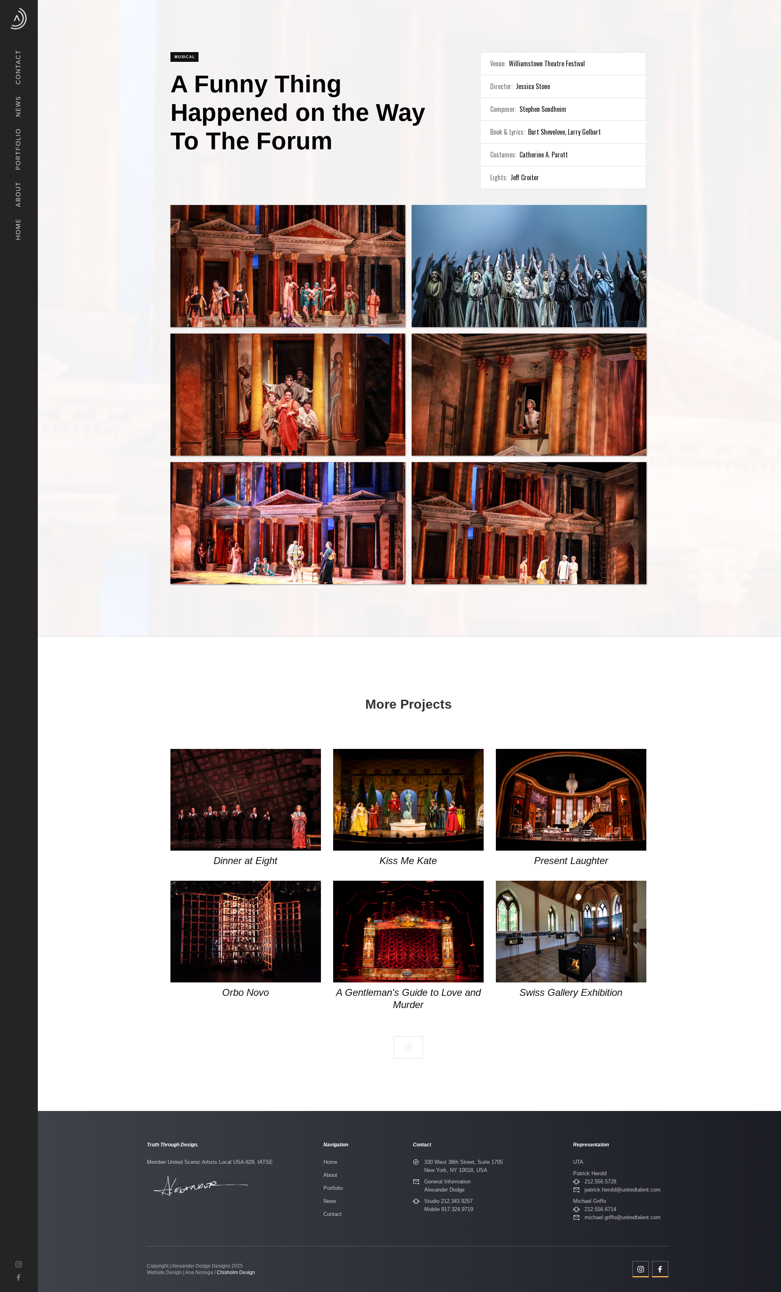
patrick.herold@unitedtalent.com (623, 1190)
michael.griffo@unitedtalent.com (623, 1217)
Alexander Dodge (444, 1190)
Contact (332, 1214)
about (18, 194)
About (330, 1175)
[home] (18, 18)
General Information (447, 1182)
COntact (18, 67)
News (329, 1201)
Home (330, 1162)
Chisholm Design (236, 1272)
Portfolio (333, 1188)
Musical (185, 57)
